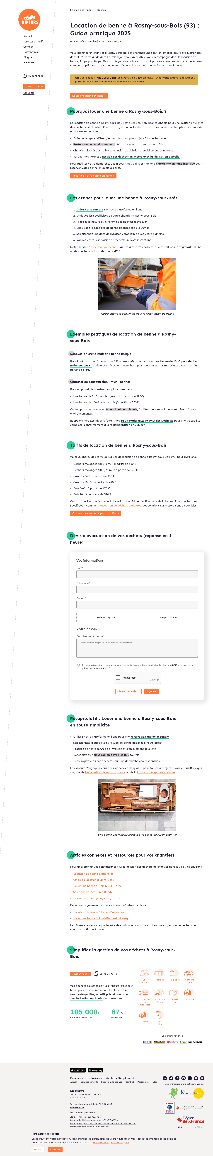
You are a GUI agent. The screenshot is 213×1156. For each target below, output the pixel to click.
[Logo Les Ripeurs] (29, 20)
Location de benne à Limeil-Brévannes (98, 912)
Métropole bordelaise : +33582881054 (89, 1126)
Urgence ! (151, 691)
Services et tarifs (33, 41)
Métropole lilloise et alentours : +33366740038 (94, 1120)
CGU (174, 665)
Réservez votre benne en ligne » (93, 175)
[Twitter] (171, 1078)
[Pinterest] (202, 1078)
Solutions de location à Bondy (92, 892)
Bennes (30, 62)
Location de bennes (111, 1082)
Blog (26, 57)
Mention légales (120, 1142)
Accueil (27, 36)
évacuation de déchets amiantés (119, 505)
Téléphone (83, 583)
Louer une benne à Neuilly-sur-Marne (97, 886)
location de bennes (105, 247)
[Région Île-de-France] (190, 1120)
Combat (28, 46)
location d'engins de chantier (156, 772)
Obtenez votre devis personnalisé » (95, 513)
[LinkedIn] (165, 1078)
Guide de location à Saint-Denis (94, 880)
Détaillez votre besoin (90, 636)
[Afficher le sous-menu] (31, 57)
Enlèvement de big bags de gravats (96, 898)
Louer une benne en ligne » (89, 95)
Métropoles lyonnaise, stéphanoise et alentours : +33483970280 (103, 1123)
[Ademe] (170, 1108)
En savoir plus (101, 1142)
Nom (79, 567)
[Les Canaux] (186, 1093)
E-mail (81, 598)
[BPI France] (198, 1093)
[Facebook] (177, 1078)
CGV (105, 668)
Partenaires (30, 52)
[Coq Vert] (173, 1093)
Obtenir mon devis (128, 691)
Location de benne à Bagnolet (93, 873)
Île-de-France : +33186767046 (86, 1117)
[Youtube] (196, 1078)
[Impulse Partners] (190, 1108)
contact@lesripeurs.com (82, 1112)
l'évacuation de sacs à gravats (105, 772)
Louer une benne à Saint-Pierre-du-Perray (100, 918)
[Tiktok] (190, 1078)
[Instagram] (183, 1078)
